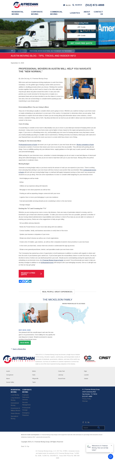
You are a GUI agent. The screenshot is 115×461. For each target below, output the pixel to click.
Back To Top (25, 446)
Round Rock (61, 378)
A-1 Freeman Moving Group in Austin (51, 260)
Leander (86, 375)
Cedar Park (61, 371)
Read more (24, 342)
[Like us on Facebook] (83, 422)
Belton (34, 371)
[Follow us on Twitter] (86, 422)
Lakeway (60, 375)
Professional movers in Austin (28, 144)
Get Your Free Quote (81, 43)
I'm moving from (81, 23)
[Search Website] (99, 428)
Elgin (85, 371)
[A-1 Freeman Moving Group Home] (26, 5)
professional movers (47, 262)
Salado (86, 378)
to (81, 31)
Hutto (33, 375)
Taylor (34, 382)
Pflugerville (35, 378)
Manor (8, 378)
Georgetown (9, 375)
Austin (8, 371)
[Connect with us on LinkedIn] (88, 422)
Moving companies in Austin (85, 144)
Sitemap (85, 401)
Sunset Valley (10, 382)
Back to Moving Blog (19, 349)
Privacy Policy (86, 399)
